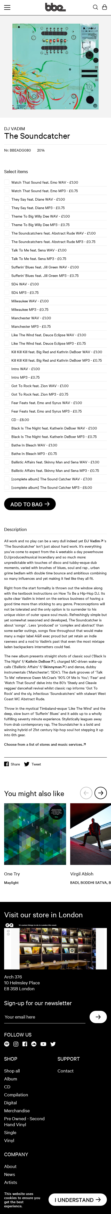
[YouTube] (43, 1044)
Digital (10, 1102)
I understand (74, 1199)
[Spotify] (6, 1044)
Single (10, 1132)
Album (10, 1078)
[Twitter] (53, 1044)
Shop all (12, 1070)
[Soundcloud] (33, 1044)
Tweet (36, 764)
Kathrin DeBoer (38, 661)
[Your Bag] (104, 7)
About (10, 1166)
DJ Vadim (92, 540)
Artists (10, 1182)
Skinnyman (52, 666)
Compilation (16, 1094)
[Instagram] (15, 1044)
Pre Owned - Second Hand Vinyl (24, 1121)
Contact (66, 1070)
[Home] (55, 9)
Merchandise (17, 1110)
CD (7, 1086)
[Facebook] (24, 1044)
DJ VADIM (14, 128)
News (9, 1174)
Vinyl (9, 1140)
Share (15, 764)
